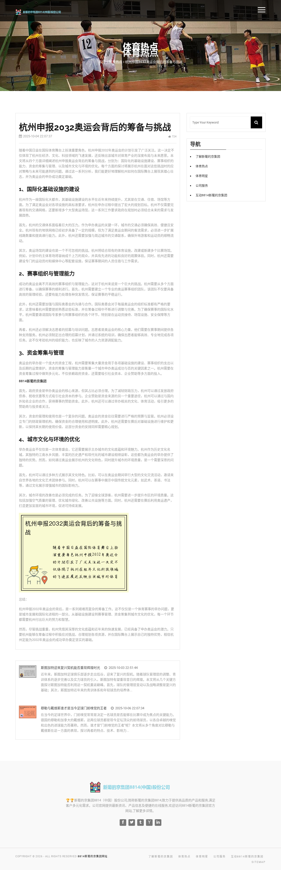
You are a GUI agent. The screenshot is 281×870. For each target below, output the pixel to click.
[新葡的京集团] (44, 11)
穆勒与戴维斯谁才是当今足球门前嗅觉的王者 (74, 708)
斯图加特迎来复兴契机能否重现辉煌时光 (70, 668)
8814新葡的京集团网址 (93, 856)
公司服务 (202, 185)
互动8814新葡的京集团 (211, 195)
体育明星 (202, 176)
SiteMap (259, 862)
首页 (102, 62)
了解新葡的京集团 (208, 156)
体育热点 (202, 166)
